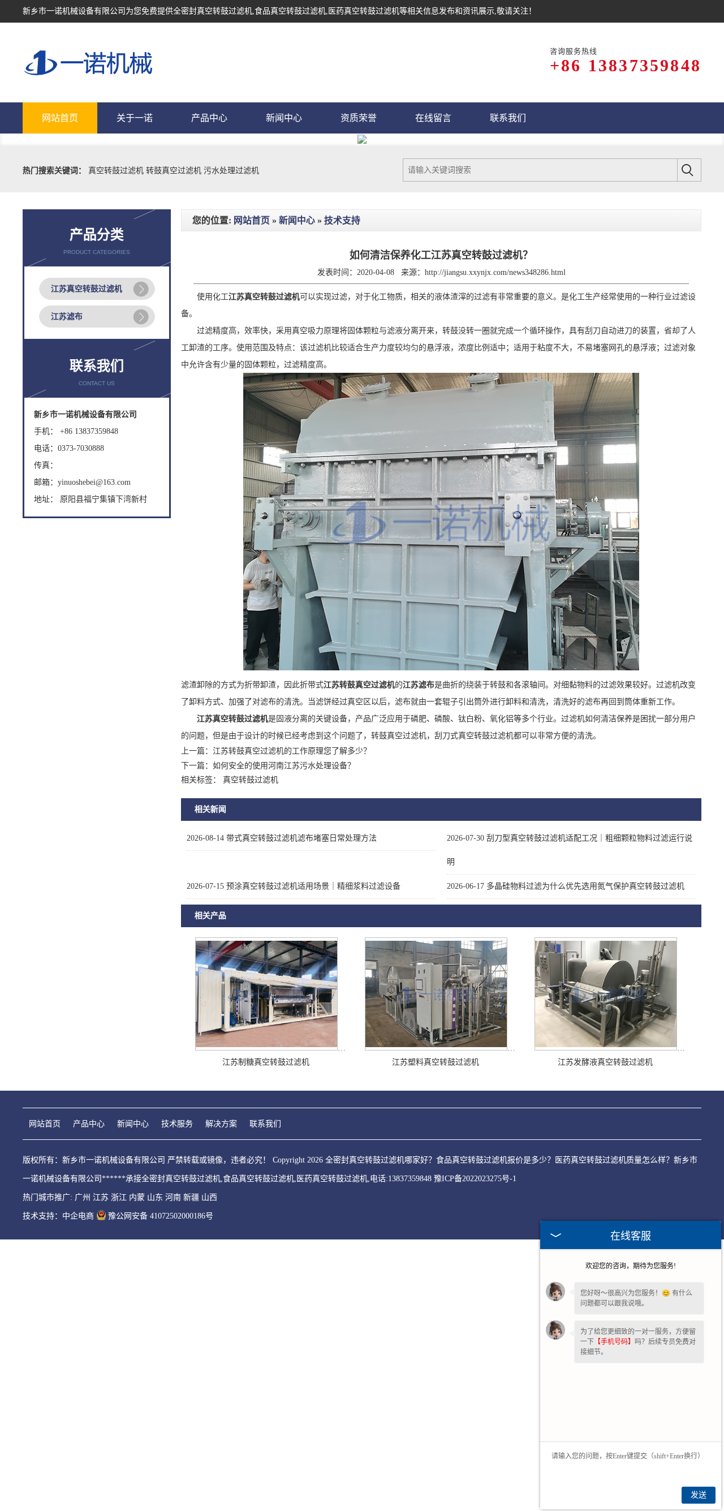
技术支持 (342, 493)
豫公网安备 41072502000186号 (160, 1488)
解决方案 (221, 1396)
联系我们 (265, 1396)
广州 (82, 1470)
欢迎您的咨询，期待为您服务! (630, 1266)
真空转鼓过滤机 (117, 443)
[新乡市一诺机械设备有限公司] (89, 62)
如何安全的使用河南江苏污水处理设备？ (284, 1038)
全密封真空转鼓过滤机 (212, 11)
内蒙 (137, 1470)
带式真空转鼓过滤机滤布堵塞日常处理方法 (282, 1111)
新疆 (191, 1470)
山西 (209, 1470)
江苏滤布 (67, 589)
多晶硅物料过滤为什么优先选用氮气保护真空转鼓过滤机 (565, 1159)
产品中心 (89, 1396)
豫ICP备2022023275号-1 (475, 1451)
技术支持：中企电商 (58, 1488)
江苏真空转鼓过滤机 (86, 561)
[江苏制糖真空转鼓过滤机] (266, 1320)
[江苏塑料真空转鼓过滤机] (436, 1320)
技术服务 (177, 1396)
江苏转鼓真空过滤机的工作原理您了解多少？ (292, 1023)
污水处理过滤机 (231, 443)
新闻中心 (297, 493)
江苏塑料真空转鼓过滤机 (435, 1335)
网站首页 (252, 493)
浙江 (119, 1470)
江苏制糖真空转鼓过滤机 (265, 1335)
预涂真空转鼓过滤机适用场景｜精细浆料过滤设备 (293, 1159)
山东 (155, 1470)
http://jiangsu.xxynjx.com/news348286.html (495, 545)
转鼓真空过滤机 (175, 443)
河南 (173, 1470)
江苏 (101, 1470)
